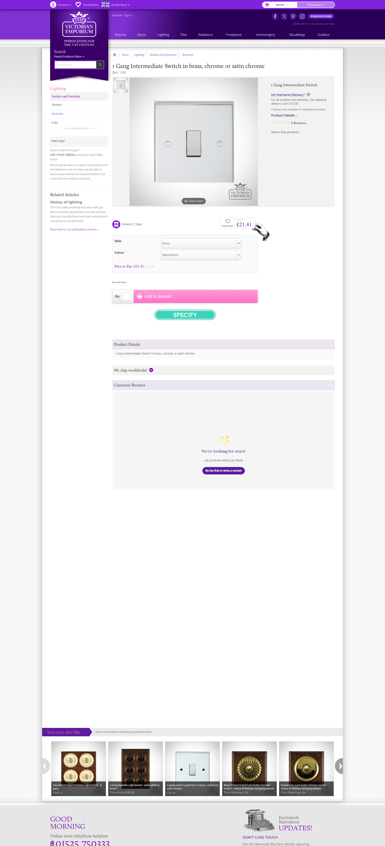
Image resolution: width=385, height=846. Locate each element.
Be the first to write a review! (224, 470)
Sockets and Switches (66, 96)
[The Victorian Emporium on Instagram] (302, 16)
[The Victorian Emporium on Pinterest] (293, 16)
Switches (57, 113)
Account (117, 15)
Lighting (58, 88)
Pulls (55, 122)
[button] (223, 344)
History (297, 23)
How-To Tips (308, 23)
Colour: (119, 252)
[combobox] (201, 243)
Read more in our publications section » (74, 229)
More (331, 23)
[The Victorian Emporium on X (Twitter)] (284, 16)
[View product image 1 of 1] (120, 85)
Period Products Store (68, 56)
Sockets (57, 104)
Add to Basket (158, 296)
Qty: (117, 296)
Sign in (128, 15)
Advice (319, 23)
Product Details (283, 115)
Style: (118, 241)
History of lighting (66, 202)
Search (60, 51)
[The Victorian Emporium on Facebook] (275, 16)
